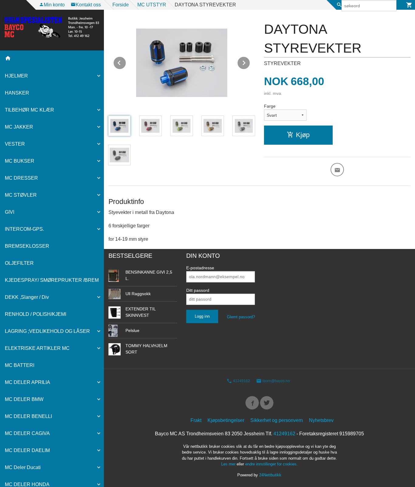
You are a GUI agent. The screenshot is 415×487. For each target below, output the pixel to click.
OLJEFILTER (19, 263)
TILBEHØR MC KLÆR (29, 109)
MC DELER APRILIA (27, 382)
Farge (270, 106)
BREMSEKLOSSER (27, 246)
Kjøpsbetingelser (226, 420)
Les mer (229, 464)
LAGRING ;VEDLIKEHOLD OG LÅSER (47, 331)
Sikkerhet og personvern (276, 420)
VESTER (15, 144)
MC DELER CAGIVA (27, 433)
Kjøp (303, 135)
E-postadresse (200, 267)
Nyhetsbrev (321, 420)
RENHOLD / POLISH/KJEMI (35, 314)
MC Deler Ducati (23, 467)
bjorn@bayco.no (276, 381)
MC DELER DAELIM (27, 450)
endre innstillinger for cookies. (271, 464)
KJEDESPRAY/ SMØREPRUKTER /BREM (52, 280)
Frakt (195, 420)
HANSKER (17, 92)
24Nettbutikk (270, 475)
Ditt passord (197, 290)
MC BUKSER (19, 161)
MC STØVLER (21, 195)
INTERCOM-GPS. (24, 229)
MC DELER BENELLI (28, 416)
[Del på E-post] (337, 169)
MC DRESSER (21, 178)
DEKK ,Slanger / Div (27, 297)
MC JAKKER (19, 127)
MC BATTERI (19, 365)
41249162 (241, 381)
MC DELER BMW (24, 399)
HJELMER (16, 75)
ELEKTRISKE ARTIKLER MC (37, 348)
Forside (120, 4)
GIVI (9, 212)
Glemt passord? (241, 317)
